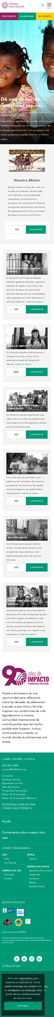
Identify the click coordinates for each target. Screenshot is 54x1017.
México (32, 883)
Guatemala (33, 875)
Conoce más (22, 364)
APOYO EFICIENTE (13, 902)
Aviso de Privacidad (13, 794)
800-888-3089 (10, 765)
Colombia (8, 875)
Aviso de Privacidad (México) (19, 798)
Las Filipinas (9, 863)
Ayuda (6, 821)
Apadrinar (27, 16)
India (5, 859)
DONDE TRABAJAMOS (16, 848)
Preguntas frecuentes (14, 791)
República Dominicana (39, 871)
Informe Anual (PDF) (14, 932)
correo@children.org (14, 769)
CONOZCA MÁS (33, 302)
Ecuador (7, 879)
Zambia (32, 859)
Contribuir (9, 16)
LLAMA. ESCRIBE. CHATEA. (19, 759)
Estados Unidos (36, 886)
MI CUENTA (45, 16)
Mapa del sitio (13, 966)
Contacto (7, 776)
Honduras (33, 879)
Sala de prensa (10, 787)
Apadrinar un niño (12, 783)
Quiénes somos (11, 779)
